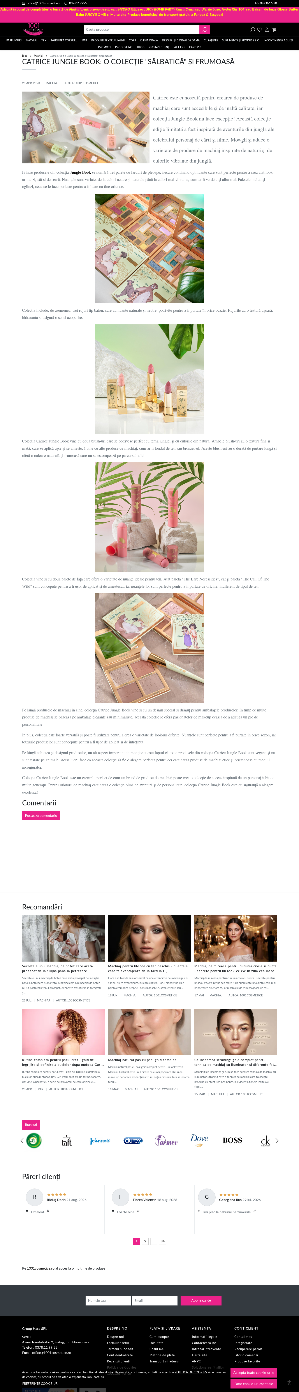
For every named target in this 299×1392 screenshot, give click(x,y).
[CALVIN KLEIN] (265, 1149)
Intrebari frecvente (206, 1349)
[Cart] (273, 29)
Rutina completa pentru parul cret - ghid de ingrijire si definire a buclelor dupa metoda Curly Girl (63, 1062)
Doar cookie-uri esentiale (253, 1384)
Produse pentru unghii (108, 40)
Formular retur (118, 1343)
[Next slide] (276, 1141)
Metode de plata (162, 1355)
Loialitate (157, 1343)
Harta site (199, 1355)
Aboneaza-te (201, 1300)
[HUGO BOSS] (232, 1149)
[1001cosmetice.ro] (46, 29)
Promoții (104, 47)
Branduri (31, 1125)
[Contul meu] (266, 29)
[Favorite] (259, 29)
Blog (140, 47)
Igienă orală (149, 40)
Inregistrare (243, 1343)
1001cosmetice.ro (41, 1268)
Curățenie (211, 40)
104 (222, 9)
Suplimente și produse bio (240, 40)
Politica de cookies (191, 1372)
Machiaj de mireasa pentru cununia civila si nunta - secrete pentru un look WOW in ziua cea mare (235, 969)
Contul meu (243, 1337)
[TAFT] (66, 1149)
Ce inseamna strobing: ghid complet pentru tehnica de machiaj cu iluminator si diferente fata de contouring (235, 1062)
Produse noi (124, 47)
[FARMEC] (166, 1149)
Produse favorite (247, 1361)
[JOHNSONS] (99, 1149)
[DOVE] (199, 1149)
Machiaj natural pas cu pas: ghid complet (142, 1060)
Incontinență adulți (278, 40)
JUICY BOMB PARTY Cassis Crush (169, 9)
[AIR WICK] (33, 1149)
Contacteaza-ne (204, 1343)
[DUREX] (133, 1149)
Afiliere (179, 47)
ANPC (196, 1361)
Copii (132, 40)
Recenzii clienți (159, 47)
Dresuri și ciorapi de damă (181, 40)
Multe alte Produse (125, 14)
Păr (84, 40)
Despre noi (115, 1337)
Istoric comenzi (246, 1355)
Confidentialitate (120, 1355)
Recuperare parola (248, 1349)
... (154, 1241)
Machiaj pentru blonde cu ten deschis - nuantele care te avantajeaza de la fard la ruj (148, 969)
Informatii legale (204, 1337)
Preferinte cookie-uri (40, 1383)
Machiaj (31, 40)
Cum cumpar (159, 1337)
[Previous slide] (22, 1141)
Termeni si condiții (121, 1349)
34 (163, 1241)
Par (40, 1089)
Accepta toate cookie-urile (253, 1372)
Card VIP (195, 47)
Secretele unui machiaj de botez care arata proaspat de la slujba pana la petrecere (57, 969)
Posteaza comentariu (41, 815)
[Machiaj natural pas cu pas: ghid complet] (149, 1032)
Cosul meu (158, 1349)
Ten (43, 40)
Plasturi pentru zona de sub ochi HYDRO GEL (103, 9)
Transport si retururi (165, 1361)
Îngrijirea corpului (64, 40)
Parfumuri (13, 40)
